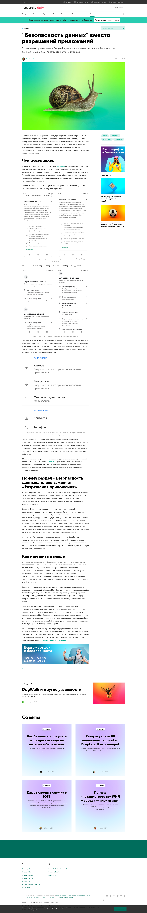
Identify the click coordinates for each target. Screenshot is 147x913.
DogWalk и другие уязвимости (51, 689)
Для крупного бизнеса (117, 2)
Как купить (36, 14)
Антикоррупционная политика (82, 895)
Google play (115, 136)
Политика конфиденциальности (64, 895)
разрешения (119, 139)
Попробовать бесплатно (107, 20)
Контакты (24, 902)
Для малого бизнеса (82, 2)
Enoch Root (30, 59)
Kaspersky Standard (28, 869)
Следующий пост (30, 684)
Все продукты (53, 875)
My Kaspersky (119, 8)
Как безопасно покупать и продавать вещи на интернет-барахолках (47, 740)
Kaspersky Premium (28, 875)
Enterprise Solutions (54, 872)
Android (27, 28)
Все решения (26, 887)
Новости (52, 902)
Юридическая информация (66, 897)
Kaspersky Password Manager (31, 884)
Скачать (55, 14)
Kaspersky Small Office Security (58, 869)
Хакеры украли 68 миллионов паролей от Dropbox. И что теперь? (100, 740)
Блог (91, 14)
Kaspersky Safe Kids (28, 878)
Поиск (123, 28)
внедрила (60, 166)
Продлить (46, 14)
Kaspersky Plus (26, 872)
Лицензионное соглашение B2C (31, 897)
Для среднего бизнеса (100, 2)
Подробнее (35, 910)
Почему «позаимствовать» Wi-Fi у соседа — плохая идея (100, 796)
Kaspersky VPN (26, 881)
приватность (106, 139)
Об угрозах (76, 14)
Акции (85, 14)
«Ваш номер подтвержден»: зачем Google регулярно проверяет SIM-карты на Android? (111, 198)
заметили (51, 462)
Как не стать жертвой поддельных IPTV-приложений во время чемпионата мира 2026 (112, 224)
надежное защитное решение (53, 640)
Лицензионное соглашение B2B (49, 897)
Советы (47, 729)
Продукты (25, 14)
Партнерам (39, 902)
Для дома (68, 2)
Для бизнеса (52, 864)
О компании (31, 902)
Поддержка (65, 14)
